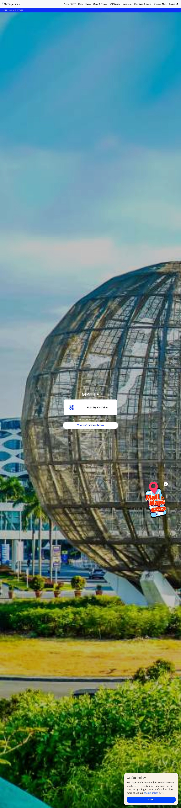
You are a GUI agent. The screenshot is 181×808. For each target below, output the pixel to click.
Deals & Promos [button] (100, 4)
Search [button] (172, 4)
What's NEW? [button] (69, 4)
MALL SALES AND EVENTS (13, 10)
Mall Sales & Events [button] (142, 4)
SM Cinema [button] (115, 4)
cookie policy (151, 792)
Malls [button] (80, 4)
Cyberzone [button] (127, 4)
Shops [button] (88, 4)
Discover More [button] (160, 4)
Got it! (151, 799)
